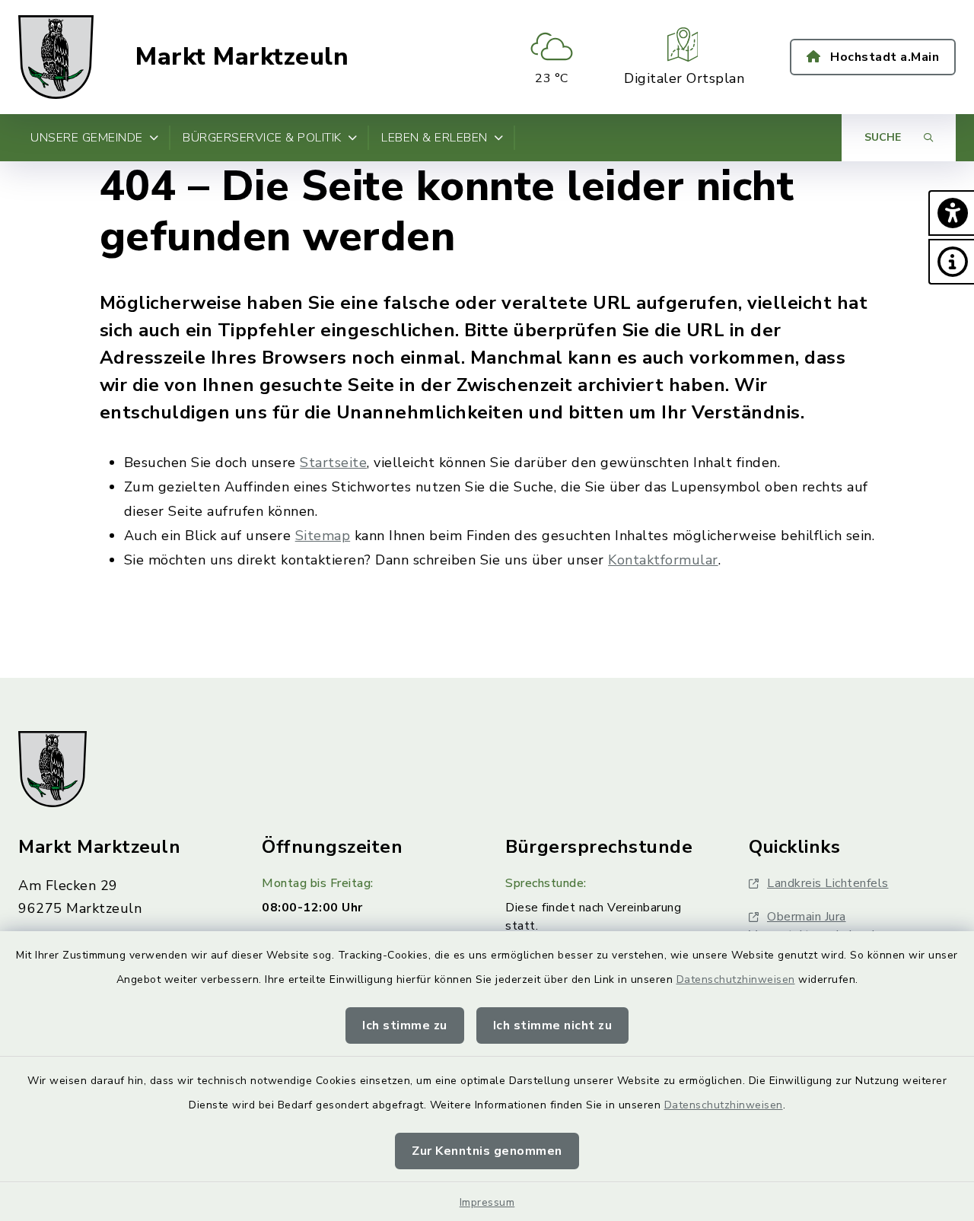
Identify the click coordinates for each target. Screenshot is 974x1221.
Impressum (487, 1202)
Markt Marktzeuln (242, 57)
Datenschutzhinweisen (735, 979)
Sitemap (323, 535)
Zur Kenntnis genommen (487, 1151)
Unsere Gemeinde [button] (86, 137)
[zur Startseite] (56, 57)
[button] (951, 213)
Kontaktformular (663, 560)
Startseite (333, 462)
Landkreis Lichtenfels (828, 883)
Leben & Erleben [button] (434, 137)
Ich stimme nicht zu (553, 1025)
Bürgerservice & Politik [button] (262, 137)
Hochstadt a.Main (883, 57)
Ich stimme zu (404, 1025)
